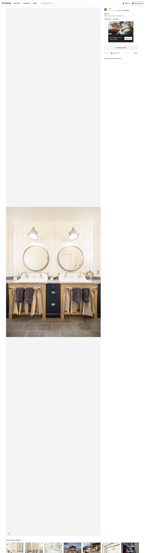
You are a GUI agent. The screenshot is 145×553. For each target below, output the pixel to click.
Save (58, 533)
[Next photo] (98, 272)
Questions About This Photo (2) (112, 58)
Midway (18, 540)
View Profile (125, 10)
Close (135, 53)
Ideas (35, 3)
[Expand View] (9, 532)
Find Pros (16, 3)
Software (26, 3)
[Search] (42, 3)
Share (50, 533)
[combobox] (65, 3)
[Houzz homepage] (6, 3)
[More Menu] (97, 532)
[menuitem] (17, 3)
